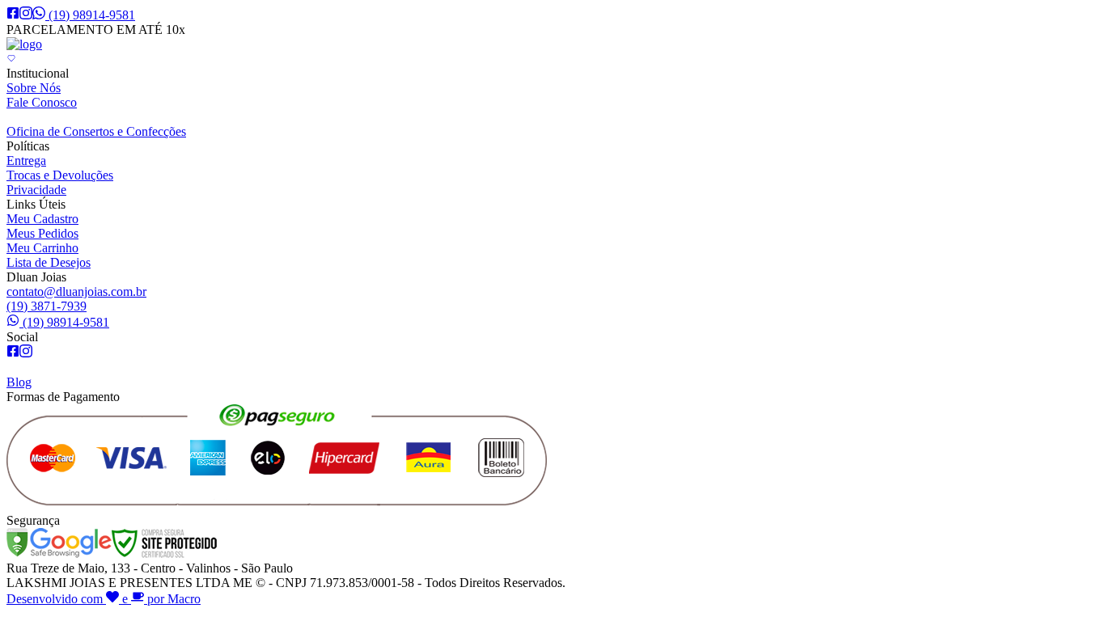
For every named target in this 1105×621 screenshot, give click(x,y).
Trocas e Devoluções (59, 175)
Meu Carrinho (42, 248)
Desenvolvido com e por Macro (103, 599)
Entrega (26, 160)
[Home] (24, 44)
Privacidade (36, 189)
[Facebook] (12, 15)
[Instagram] (25, 15)
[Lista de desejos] (11, 58)
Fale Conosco (41, 102)
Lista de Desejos (48, 262)
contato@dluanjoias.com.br (76, 291)
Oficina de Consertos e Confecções (96, 131)
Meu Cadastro (42, 219)
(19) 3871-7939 (46, 306)
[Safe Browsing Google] (59, 553)
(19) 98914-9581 (92, 15)
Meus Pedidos (42, 233)
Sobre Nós (33, 88)
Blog (19, 382)
